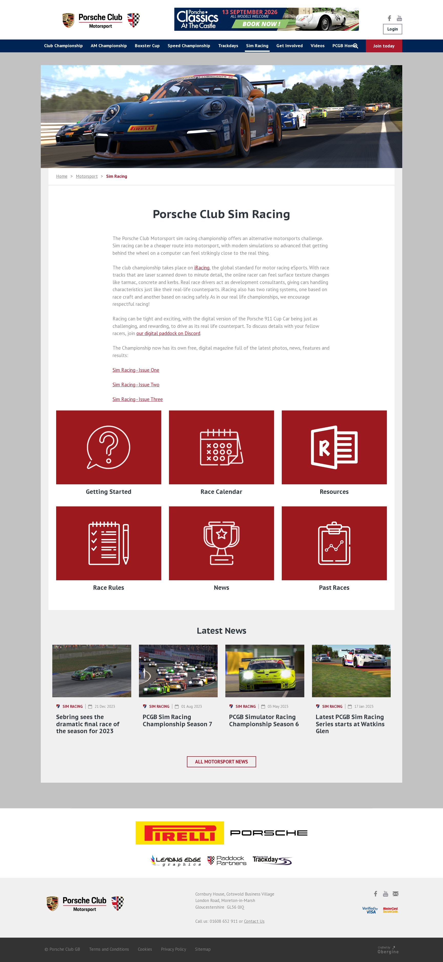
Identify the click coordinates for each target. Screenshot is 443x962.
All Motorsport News (221, 762)
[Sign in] (392, 29)
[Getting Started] (108, 447)
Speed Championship (189, 45)
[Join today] (384, 46)
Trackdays (228, 45)
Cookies (145, 949)
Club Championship (63, 45)
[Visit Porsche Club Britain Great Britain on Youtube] (385, 894)
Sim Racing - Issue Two (136, 384)
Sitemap (203, 949)
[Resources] (334, 447)
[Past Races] (334, 543)
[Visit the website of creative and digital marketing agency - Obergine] (388, 949)
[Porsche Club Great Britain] (101, 20)
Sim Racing (257, 45)
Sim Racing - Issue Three (138, 399)
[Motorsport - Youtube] (399, 18)
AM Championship (109, 45)
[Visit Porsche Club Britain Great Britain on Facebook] (375, 894)
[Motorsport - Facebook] (389, 18)
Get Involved (289, 45)
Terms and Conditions (109, 949)
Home (61, 176)
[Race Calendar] (221, 447)
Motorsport (87, 176)
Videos (318, 45)
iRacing (201, 267)
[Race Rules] (108, 543)
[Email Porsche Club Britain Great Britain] (395, 894)
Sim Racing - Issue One (136, 370)
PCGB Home (344, 45)
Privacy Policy (173, 949)
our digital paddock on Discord (168, 333)
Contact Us (254, 921)
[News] (221, 543)
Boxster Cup (147, 45)
